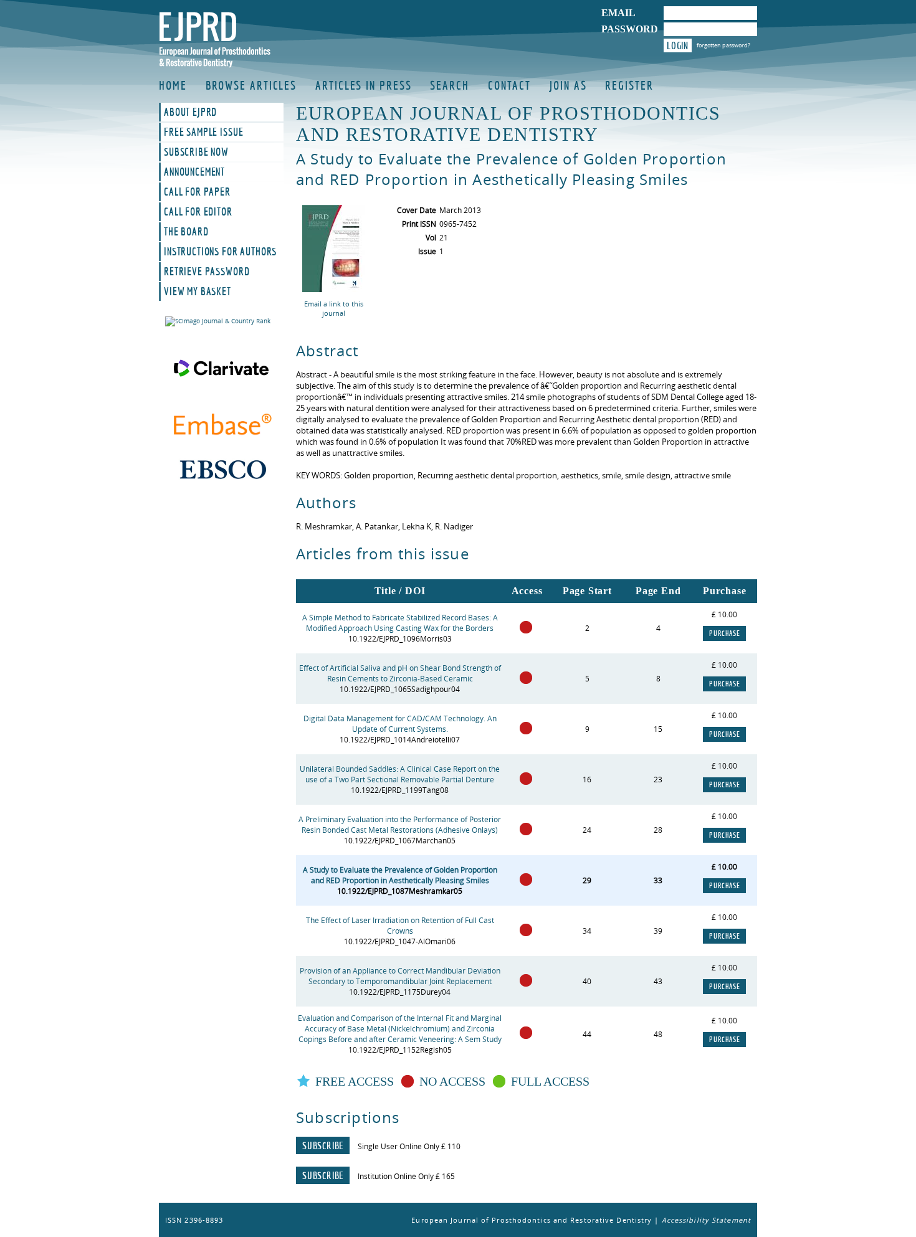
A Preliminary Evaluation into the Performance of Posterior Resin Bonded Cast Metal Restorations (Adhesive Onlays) (399, 824)
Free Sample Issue (203, 132)
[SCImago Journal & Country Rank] (221, 321)
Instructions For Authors (220, 251)
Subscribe (322, 1145)
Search (449, 85)
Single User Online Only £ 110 (409, 1146)
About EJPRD (190, 112)
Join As (568, 85)
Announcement (194, 172)
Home (173, 85)
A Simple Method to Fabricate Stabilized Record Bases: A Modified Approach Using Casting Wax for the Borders (400, 622)
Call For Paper (197, 192)
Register (629, 85)
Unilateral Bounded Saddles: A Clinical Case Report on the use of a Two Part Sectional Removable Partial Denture (400, 774)
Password (629, 29)
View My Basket (197, 291)
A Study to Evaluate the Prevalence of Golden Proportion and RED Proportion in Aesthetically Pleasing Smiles (400, 875)
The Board (186, 231)
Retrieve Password (206, 271)
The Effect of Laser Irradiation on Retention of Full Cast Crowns (400, 925)
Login (678, 45)
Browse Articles (251, 85)
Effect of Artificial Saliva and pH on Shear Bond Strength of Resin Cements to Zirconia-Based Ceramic (400, 673)
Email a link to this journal (333, 308)
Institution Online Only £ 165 (406, 1176)
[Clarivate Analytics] (221, 368)
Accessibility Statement (706, 1220)
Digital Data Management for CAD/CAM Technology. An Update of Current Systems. (400, 723)
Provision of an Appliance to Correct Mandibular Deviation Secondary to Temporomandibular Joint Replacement (400, 976)
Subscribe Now (196, 152)
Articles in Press (363, 85)
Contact (509, 85)
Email (618, 12)
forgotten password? (723, 45)
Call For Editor (198, 212)
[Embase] (221, 426)
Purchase (724, 633)
